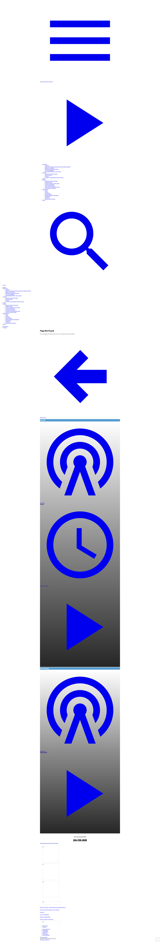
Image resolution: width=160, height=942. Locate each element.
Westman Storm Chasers (50, 199)
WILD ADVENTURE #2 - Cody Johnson (53, 171)
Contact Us (47, 197)
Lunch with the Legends (50, 185)
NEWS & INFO (45, 189)
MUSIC (43, 200)
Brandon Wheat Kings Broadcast (52, 195)
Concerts (47, 176)
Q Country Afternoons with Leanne (52, 183)
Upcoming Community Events (51, 173)
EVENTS (44, 172)
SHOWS (44, 179)
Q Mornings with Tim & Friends (51, 181)
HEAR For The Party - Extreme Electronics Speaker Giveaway (57, 166)
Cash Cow (47, 165)
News (46, 190)
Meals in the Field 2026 (49, 168)
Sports (46, 191)
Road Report (47, 196)
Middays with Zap (48, 182)
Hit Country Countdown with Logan (52, 187)
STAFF (43, 178)
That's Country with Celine (50, 188)
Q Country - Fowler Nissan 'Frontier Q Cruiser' (54, 177)
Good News (47, 193)
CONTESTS (44, 164)
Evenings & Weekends (49, 184)
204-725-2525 (80, 840)
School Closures (48, 194)
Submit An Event (48, 175)
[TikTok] (5, 327)
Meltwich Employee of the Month (52, 169)
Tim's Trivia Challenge (49, 170)
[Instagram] (5, 326)
